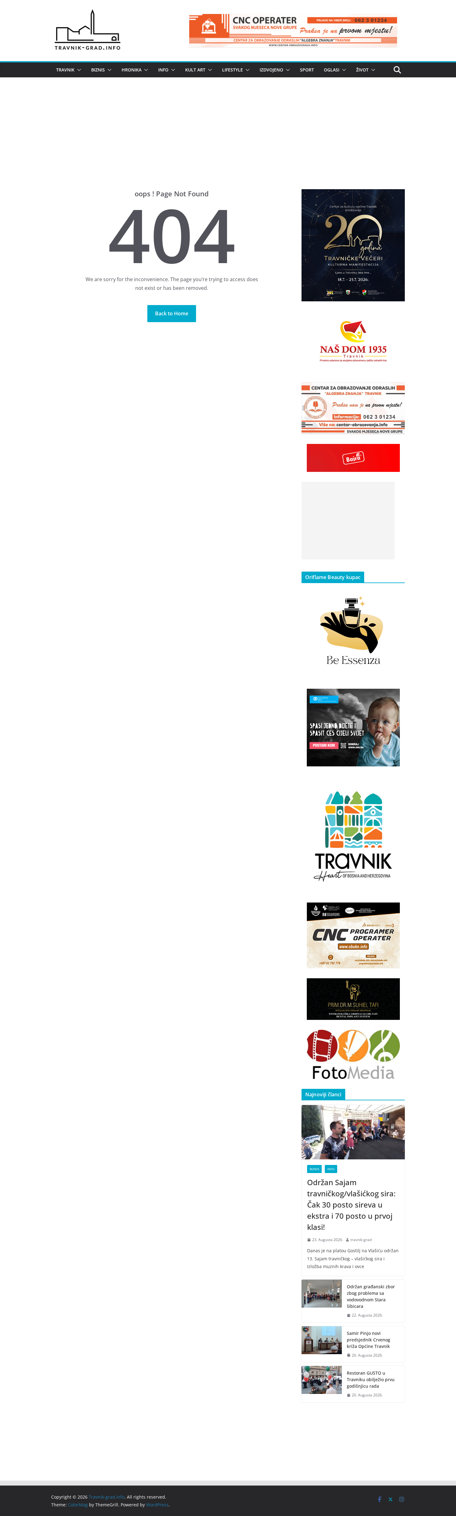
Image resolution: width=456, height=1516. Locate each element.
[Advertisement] (228, 142)
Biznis (98, 70)
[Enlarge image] (397, 197)
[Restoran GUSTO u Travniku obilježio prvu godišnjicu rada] (322, 1384)
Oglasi (331, 70)
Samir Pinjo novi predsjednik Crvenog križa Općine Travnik (368, 1339)
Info (163, 70)
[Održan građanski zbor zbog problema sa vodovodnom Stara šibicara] (322, 1301)
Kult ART (195, 70)
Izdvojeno (271, 70)
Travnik (65, 70)
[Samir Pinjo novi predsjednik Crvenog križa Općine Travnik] (322, 1344)
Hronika (131, 70)
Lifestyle (232, 70)
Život (362, 70)
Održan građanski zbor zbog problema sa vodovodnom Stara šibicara (371, 1296)
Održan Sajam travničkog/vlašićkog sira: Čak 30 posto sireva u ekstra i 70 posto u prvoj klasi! (351, 1204)
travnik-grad (361, 1239)
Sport (307, 70)
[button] (77, 70)
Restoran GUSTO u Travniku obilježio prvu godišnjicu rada (371, 1379)
